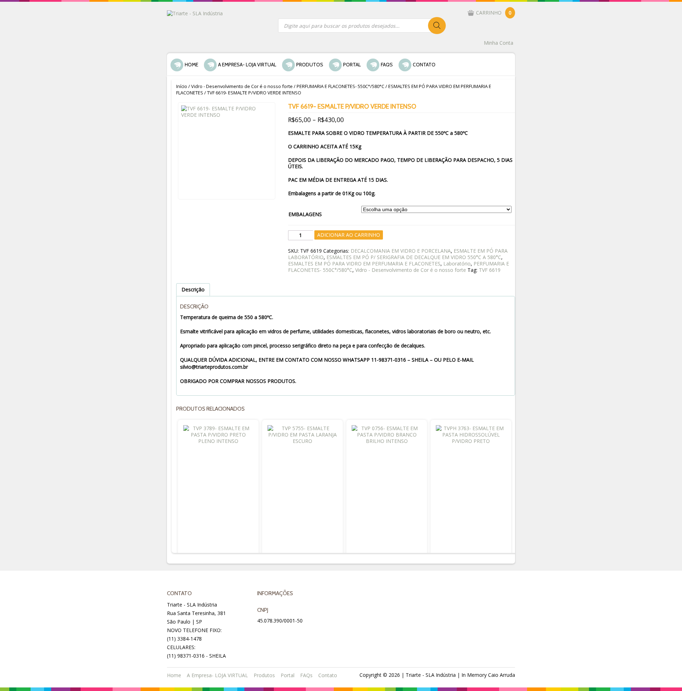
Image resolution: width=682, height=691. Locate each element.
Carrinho (494, 12)
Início (181, 86)
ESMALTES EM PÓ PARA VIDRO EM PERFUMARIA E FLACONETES (364, 263)
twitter (280, 633)
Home (191, 64)
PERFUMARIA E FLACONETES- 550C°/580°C (340, 86)
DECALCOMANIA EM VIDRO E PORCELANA (401, 250)
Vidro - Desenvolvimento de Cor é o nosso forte (242, 86)
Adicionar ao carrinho (348, 234)
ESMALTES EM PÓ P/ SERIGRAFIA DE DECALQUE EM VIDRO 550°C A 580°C (413, 257)
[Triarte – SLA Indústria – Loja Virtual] (195, 13)
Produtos (309, 64)
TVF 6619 (489, 270)
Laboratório (457, 263)
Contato (424, 64)
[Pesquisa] (437, 25)
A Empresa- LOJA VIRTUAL (247, 64)
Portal (352, 64)
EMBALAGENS (305, 214)
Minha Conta (498, 42)
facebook (263, 633)
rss (297, 633)
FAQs (387, 64)
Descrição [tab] (193, 289)
